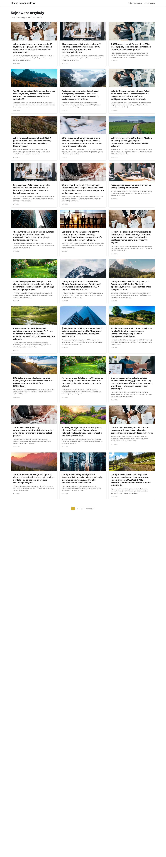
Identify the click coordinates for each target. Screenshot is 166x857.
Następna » (89, 508)
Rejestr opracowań (135, 3)
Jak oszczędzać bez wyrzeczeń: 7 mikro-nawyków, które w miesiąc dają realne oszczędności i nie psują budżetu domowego (132, 430)
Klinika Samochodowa (23, 3)
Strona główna (150, 3)
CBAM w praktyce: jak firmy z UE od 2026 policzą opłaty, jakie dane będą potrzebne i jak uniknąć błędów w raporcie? (131, 47)
